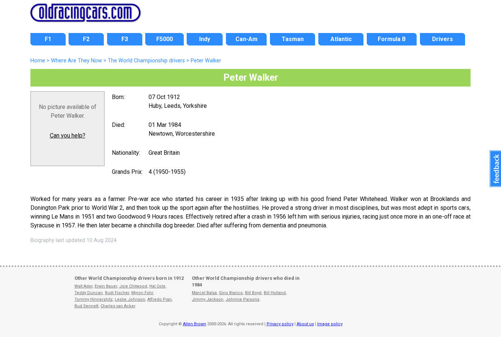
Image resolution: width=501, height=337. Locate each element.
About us (305, 324)
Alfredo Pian (159, 299)
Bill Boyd (253, 292)
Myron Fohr (142, 292)
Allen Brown (194, 324)
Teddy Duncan (88, 292)
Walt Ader (83, 286)
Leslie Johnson (130, 299)
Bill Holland (275, 292)
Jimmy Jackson (207, 299)
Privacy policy (280, 324)
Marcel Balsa (204, 292)
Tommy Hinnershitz (93, 299)
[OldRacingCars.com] (85, 18)
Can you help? (67, 135)
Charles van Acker (117, 306)
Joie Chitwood (133, 286)
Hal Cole (157, 286)
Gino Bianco (231, 292)
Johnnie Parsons (242, 299)
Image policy (330, 324)
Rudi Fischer (117, 292)
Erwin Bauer (106, 286)
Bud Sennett (86, 306)
